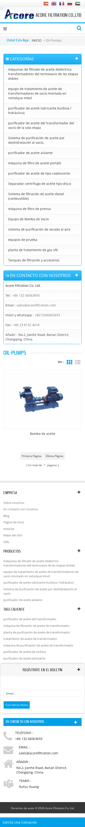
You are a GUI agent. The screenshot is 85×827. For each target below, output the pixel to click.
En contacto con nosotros (20, 509)
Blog (6, 516)
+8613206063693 (47, 315)
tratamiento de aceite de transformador (30, 639)
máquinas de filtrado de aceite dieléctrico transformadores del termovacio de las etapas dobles (43, 74)
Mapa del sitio (12, 535)
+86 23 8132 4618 (26, 325)
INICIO (36, 40)
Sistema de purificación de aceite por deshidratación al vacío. (36, 140)
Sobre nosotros (13, 503)
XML (6, 542)
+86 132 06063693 (26, 295)
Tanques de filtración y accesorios (33, 260)
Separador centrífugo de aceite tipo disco (39, 183)
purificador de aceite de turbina (24, 652)
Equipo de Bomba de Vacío (28, 219)
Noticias (8, 529)
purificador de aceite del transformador (29, 619)
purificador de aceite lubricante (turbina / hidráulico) (39, 110)
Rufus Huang (29, 786)
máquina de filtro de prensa (29, 209)
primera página (31, 456)
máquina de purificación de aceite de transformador (38, 645)
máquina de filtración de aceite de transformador (36, 626)
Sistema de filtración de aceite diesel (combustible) (36, 196)
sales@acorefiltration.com (36, 305)
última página (54, 456)
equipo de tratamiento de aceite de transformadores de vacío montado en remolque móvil (37, 93)
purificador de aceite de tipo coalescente (39, 173)
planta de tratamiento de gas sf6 (33, 250)
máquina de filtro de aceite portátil (34, 163)
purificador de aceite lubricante (24, 658)
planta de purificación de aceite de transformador (36, 632)
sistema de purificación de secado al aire (39, 229)
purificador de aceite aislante (30, 153)
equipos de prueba (22, 239)
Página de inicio (13, 522)
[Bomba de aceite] (42, 399)
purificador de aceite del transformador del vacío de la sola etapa (41, 125)
